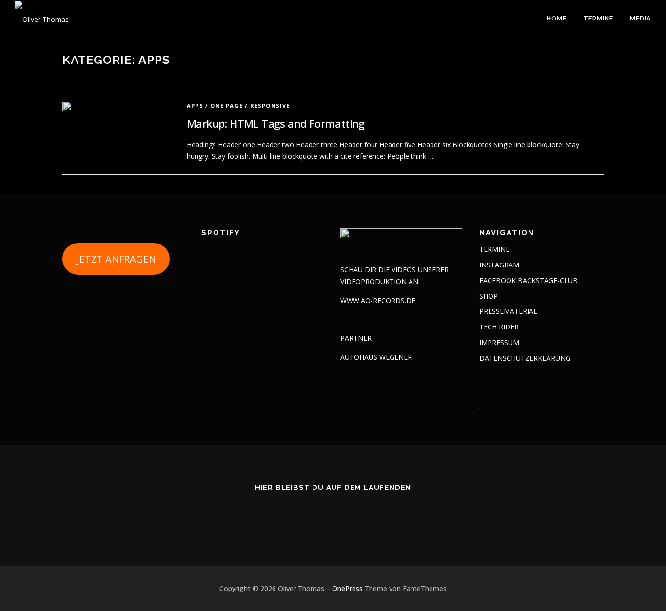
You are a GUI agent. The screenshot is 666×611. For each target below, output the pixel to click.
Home (557, 18)
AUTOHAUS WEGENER (376, 357)
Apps (195, 105)
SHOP (488, 296)
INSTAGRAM (499, 264)
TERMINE (598, 18)
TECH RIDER (499, 326)
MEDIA (640, 18)
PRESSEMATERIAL (508, 311)
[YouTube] (357, 514)
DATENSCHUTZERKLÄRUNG (524, 358)
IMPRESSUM (499, 342)
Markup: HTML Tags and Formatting (276, 123)
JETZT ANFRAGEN (116, 258)
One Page (226, 105)
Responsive (270, 105)
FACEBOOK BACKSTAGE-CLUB (528, 280)
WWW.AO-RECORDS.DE (377, 300)
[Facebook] (333, 514)
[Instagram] (309, 514)
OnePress (347, 588)
